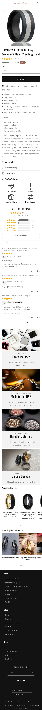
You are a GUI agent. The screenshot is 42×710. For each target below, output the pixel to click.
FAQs (6, 647)
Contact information (22, 708)
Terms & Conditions (11, 631)
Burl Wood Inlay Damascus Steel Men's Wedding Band (21, 275)
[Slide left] (16, 525)
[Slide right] (25, 525)
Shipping (8, 619)
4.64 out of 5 (27, 213)
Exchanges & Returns (12, 623)
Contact (7, 615)
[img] (7, 253)
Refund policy (32, 702)
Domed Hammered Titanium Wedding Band (18, 296)
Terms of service (22, 705)
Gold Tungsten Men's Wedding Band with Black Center (10, 513)
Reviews (7, 655)
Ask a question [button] (21, 236)
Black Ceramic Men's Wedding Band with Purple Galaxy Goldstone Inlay (28, 514)
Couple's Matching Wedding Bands (28, 558)
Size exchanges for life (12, 131)
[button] (4, 3)
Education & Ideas (11, 651)
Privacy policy (9, 705)
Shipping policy (34, 705)
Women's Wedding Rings (13, 583)
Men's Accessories (11, 594)
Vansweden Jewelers (17, 702)
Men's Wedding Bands (12, 579)
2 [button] (18, 322)
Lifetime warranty (10, 128)
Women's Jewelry (11, 598)
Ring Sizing (8, 659)
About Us (8, 627)
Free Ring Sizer (10, 602)
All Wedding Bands (11, 591)
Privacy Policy (9, 634)
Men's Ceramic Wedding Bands (10, 558)
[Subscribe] (32, 672)
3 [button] (21, 322)
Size (3, 66)
